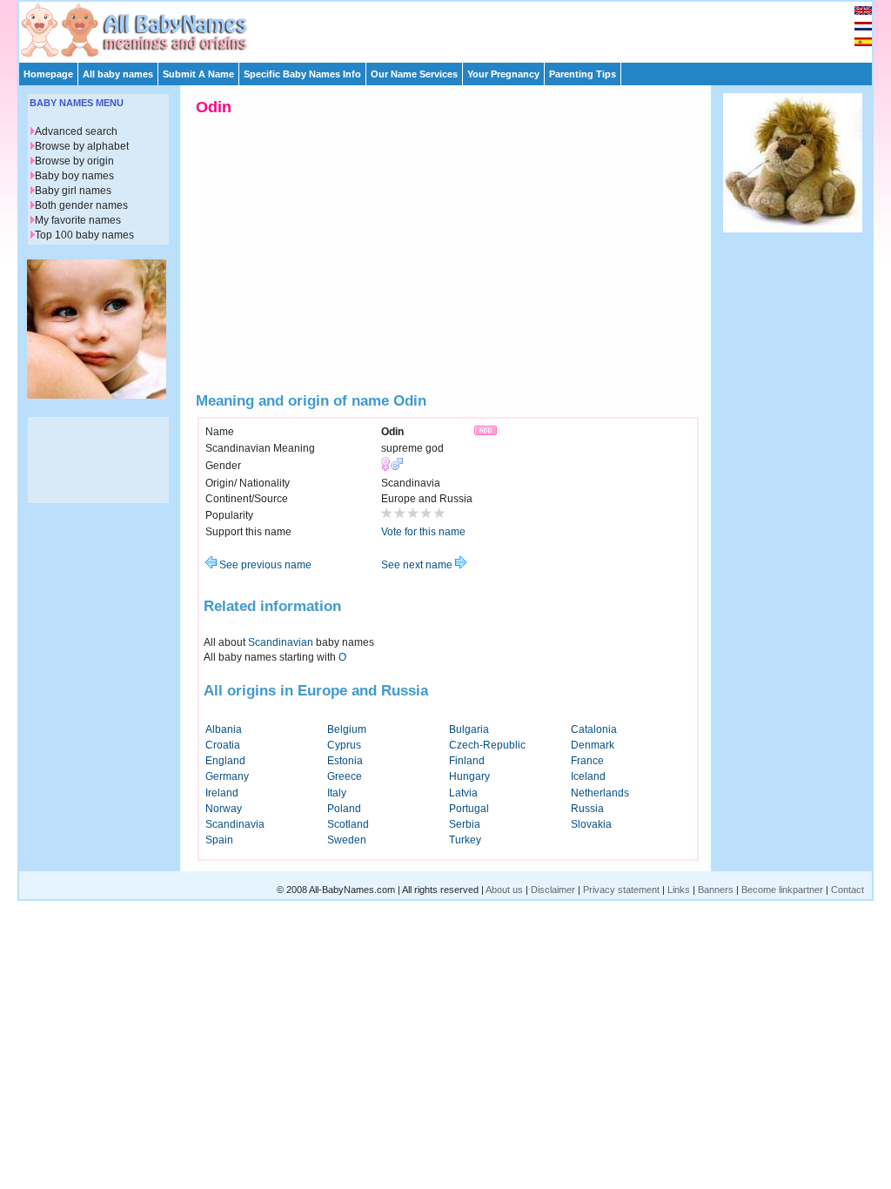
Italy (336, 793)
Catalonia (594, 729)
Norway (223, 809)
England (225, 761)
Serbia (464, 824)
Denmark (592, 745)
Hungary (469, 776)
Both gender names (81, 205)
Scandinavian (280, 642)
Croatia (222, 745)
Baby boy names (74, 176)
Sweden (346, 840)
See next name (418, 565)
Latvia (463, 793)
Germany (227, 776)
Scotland (348, 824)
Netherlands (600, 793)
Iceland (588, 776)
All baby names (118, 74)
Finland (467, 761)
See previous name (264, 565)
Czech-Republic (487, 745)
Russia (587, 809)
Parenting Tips (582, 74)
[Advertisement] (453, 28)
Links (678, 889)
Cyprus (344, 745)
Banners (716, 889)
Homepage (48, 74)
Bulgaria (469, 729)
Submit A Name (198, 74)
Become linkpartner (782, 889)
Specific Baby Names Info (302, 74)
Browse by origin (74, 161)
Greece (344, 776)
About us (504, 889)
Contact (847, 889)
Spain (219, 840)
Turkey (465, 840)
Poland (344, 809)
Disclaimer (553, 889)
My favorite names (78, 220)
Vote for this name (423, 532)
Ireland (221, 793)
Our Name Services (414, 74)
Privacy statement (621, 889)
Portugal (469, 809)
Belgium (346, 729)
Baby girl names (73, 191)
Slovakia (591, 824)
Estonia (345, 761)
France (587, 761)
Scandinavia (235, 824)
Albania (223, 729)
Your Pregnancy (503, 74)
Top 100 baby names (84, 235)
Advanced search (76, 131)
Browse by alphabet (82, 146)
